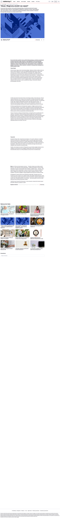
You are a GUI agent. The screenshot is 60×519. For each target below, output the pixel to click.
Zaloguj (56, 1)
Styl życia (38, 1)
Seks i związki (23, 1)
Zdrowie (18, 1)
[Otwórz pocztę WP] (49, 1)
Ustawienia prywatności (44, 510)
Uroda (14, 1)
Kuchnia (33, 1)
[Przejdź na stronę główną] (1, 2)
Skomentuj (38, 39)
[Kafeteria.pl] (8, 1)
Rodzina (28, 1)
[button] (52, 1)
